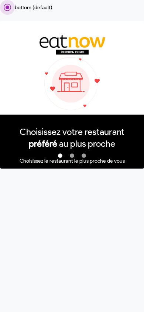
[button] (60, 156)
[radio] (26, 7)
